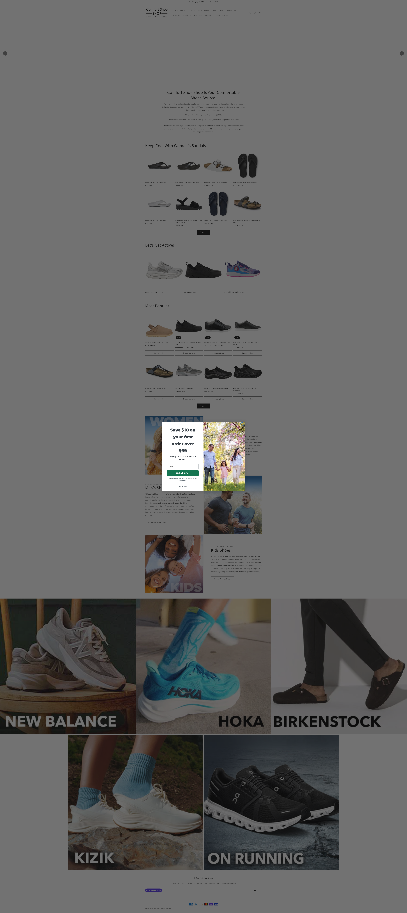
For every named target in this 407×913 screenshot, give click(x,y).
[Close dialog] (242, 424)
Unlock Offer (183, 473)
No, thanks (183, 486)
